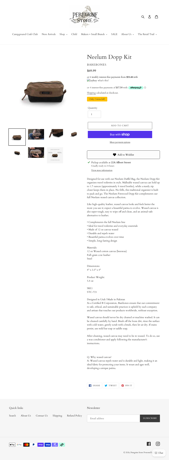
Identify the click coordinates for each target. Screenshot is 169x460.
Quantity (92, 107)
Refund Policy (74, 415)
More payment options (120, 142)
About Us (26, 415)
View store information (101, 170)
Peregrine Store (137, 452)
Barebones (96, 65)
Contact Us (42, 415)
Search (12, 415)
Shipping (91, 92)
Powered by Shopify (152, 452)
